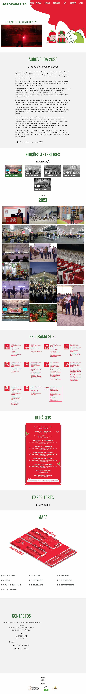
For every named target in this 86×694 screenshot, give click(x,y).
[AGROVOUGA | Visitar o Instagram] (24, 654)
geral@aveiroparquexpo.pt (24, 642)
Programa (38, 3)
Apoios (81, 3)
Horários (47, 3)
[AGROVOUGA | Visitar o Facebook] (19, 654)
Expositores (56, 3)
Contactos (73, 3)
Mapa (65, 3)
